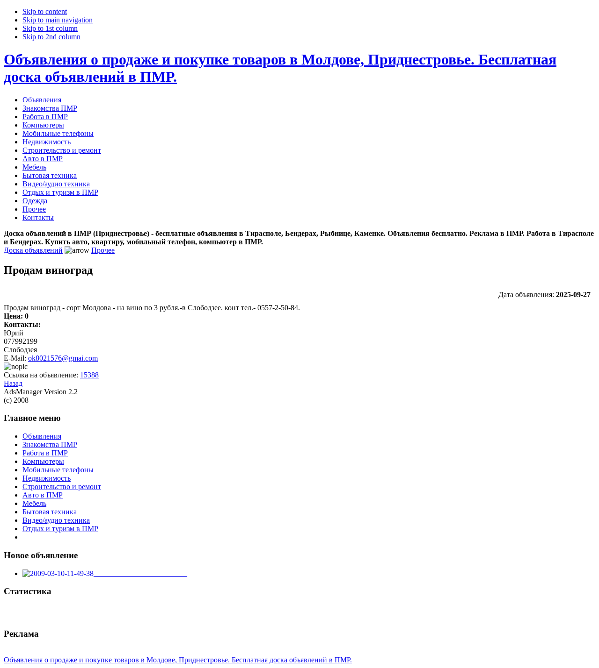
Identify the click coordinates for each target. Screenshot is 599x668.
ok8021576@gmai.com (63, 358)
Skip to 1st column (50, 28)
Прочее (103, 250)
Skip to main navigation (57, 20)
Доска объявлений (33, 250)
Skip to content (44, 11)
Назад (13, 383)
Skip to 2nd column (51, 37)
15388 (89, 375)
